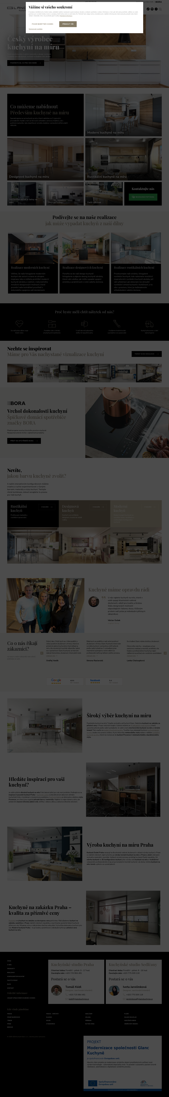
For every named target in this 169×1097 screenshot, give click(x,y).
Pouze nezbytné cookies (42, 24)
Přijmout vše (68, 24)
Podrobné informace (66, 16)
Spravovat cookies (35, 29)
